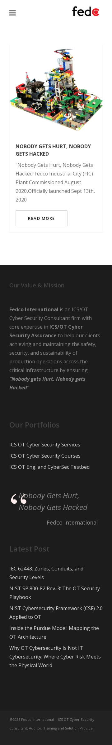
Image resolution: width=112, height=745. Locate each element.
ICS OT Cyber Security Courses (45, 455)
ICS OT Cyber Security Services (44, 444)
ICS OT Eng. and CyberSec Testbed (49, 466)
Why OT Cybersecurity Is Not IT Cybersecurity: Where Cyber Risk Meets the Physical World (55, 657)
